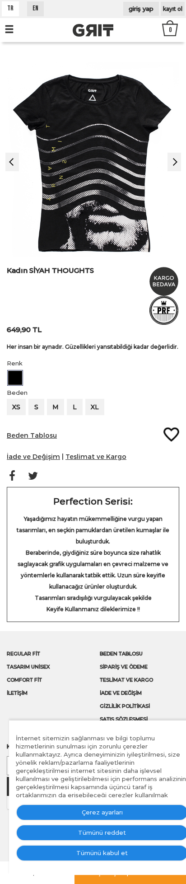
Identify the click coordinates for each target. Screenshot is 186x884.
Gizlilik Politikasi (125, 706)
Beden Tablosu (121, 653)
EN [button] (35, 8)
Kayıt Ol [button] (172, 8)
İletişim (17, 693)
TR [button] (10, 8)
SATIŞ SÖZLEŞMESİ (124, 719)
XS (16, 407)
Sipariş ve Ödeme (124, 667)
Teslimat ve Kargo (126, 680)
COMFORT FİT (24, 680)
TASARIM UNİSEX (28, 667)
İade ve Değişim (121, 693)
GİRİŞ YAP (141, 8)
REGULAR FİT (23, 653)
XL (95, 407)
